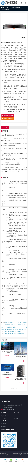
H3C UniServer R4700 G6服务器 (13, 331)
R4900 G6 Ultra (20, 327)
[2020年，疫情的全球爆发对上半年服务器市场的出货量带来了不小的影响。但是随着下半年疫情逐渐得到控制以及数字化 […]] (7, 346)
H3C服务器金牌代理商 (10, 327)
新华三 (20, 329)
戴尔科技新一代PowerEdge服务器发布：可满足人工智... (7, 374)
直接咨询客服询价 (9, 118)
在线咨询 (11, 461)
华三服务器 (15, 329)
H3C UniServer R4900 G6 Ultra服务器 (14, 333)
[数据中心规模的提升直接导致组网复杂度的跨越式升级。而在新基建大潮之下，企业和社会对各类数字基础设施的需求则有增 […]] (20, 348)
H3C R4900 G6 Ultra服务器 (12, 322)
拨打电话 (22, 461)
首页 (3, 7)
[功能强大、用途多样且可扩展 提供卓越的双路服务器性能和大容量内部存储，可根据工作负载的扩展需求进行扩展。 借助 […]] (20, 370)
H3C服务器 (13, 7)
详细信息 (7, 355)
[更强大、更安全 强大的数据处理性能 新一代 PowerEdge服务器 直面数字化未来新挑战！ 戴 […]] (7, 367)
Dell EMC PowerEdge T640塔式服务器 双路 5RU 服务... (20, 380)
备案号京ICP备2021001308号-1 (14, 455)
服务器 (24, 329)
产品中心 (7, 7)
